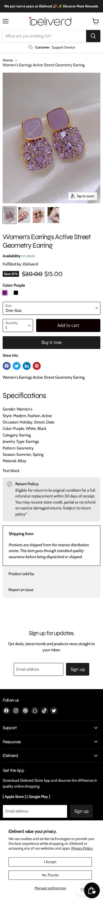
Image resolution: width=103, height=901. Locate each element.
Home (8, 60)
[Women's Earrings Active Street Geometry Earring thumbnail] (9, 215)
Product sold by (21, 573)
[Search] (93, 36)
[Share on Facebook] (7, 366)
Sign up (78, 669)
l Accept (50, 861)
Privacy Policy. (82, 848)
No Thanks (50, 875)
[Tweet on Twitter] (17, 366)
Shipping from (21, 533)
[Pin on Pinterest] (37, 366)
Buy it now (51, 342)
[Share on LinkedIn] (27, 366)
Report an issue (21, 589)
